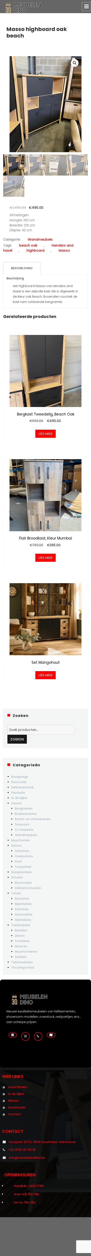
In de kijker (19, 798)
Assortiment (17, 1087)
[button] (75, 63)
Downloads (17, 1107)
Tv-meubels (24, 830)
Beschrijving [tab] (22, 268)
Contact (14, 1114)
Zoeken (17, 739)
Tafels (16, 893)
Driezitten (22, 851)
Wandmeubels (40, 239)
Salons (16, 845)
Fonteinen (22, 941)
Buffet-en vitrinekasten (33, 819)
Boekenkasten (26, 814)
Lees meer (45, 434)
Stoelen (17, 877)
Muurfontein (20, 840)
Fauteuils (18, 792)
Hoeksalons (24, 856)
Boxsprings (19, 777)
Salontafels (24, 914)
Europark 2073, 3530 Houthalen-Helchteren (42, 1142)
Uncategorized (22, 967)
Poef (18, 861)
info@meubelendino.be (27, 1158)
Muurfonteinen (26, 951)
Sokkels (20, 957)
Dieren (20, 936)
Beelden (21, 930)
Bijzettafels (23, 904)
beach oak (28, 245)
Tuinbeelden (20, 925)
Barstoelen (23, 883)
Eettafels (22, 909)
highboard (35, 250)
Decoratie (18, 782)
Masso (64, 250)
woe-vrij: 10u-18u (26, 1194)
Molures (21, 946)
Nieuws (13, 1100)
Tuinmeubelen (22, 962)
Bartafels (22, 898)
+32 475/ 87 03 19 (21, 1150)
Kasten (16, 803)
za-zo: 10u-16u (25, 1202)
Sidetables (23, 920)
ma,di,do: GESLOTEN (29, 1186)
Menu (86, 6)
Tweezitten (23, 867)
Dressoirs (22, 824)
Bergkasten (24, 808)
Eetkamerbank (22, 787)
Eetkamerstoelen (28, 888)
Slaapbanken (21, 872)
